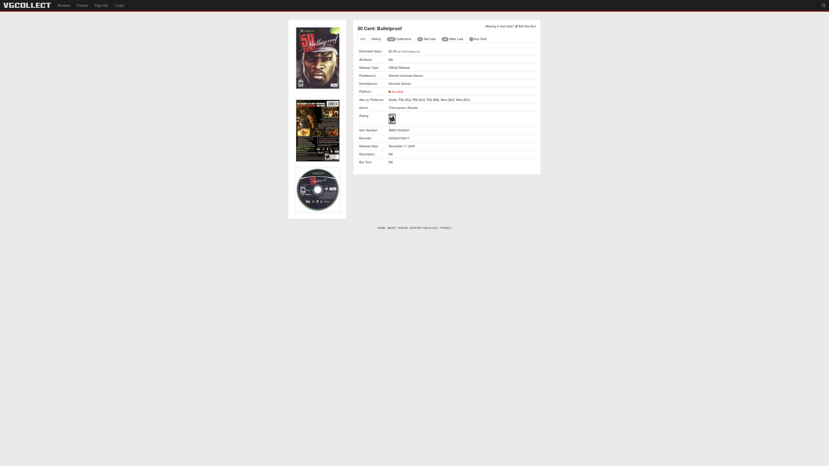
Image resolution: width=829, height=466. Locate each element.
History (376, 39)
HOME (381, 228)
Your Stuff (479, 39)
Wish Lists (453, 39)
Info (362, 39)
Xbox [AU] (447, 100)
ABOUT (391, 228)
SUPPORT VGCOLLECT (424, 228)
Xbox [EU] (463, 100)
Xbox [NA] (397, 91)
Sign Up (101, 5)
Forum (82, 5)
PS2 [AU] (405, 100)
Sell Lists (427, 39)
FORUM (403, 228)
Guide (393, 100)
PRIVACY (446, 228)
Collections (400, 39)
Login (119, 5)
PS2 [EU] (419, 100)
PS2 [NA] (433, 100)
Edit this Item (527, 26)
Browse (64, 5)
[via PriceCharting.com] (408, 51)
